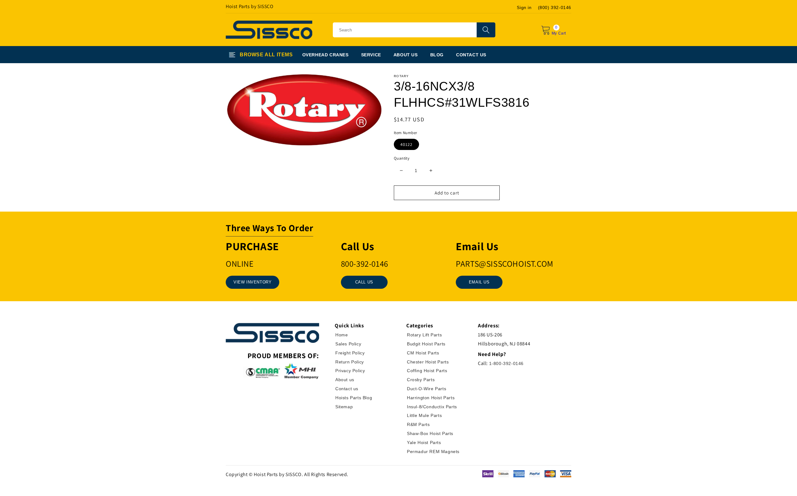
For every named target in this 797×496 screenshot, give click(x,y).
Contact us (346, 388)
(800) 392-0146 (554, 7)
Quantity (401, 158)
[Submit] (486, 29)
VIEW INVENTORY (252, 282)
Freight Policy (350, 352)
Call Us (364, 282)
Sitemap (344, 406)
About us (344, 379)
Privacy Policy (350, 370)
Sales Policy (348, 343)
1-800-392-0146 (506, 363)
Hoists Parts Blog (353, 397)
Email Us (479, 282)
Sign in (524, 7)
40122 (406, 144)
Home (341, 334)
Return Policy (349, 361)
